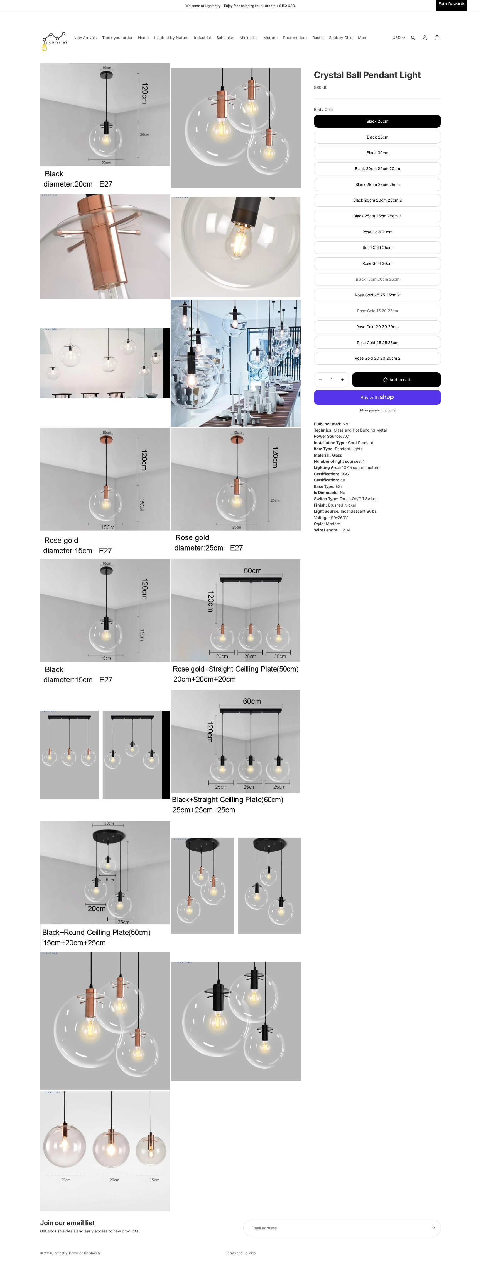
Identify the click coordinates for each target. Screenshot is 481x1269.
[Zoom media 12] (236, 755)
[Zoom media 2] (236, 128)
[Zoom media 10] (236, 624)
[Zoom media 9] (105, 624)
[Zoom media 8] (236, 493)
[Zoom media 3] (105, 246)
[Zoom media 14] (236, 886)
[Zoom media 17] (105, 1151)
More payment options (377, 410)
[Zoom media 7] (105, 493)
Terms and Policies (241, 1253)
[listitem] (362, 37)
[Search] (413, 38)
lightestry (60, 1253)
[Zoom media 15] (105, 1021)
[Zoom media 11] (105, 755)
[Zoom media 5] (105, 363)
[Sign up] (432, 1228)
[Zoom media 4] (236, 246)
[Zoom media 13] (105, 886)
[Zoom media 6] (236, 363)
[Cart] (437, 38)
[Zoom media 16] (236, 1021)
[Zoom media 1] (105, 128)
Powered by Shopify (85, 1253)
